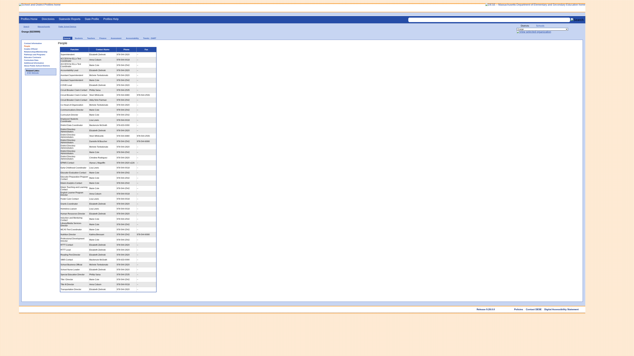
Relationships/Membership (35, 52)
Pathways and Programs (34, 55)
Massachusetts (44, 27)
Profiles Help (111, 19)
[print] (160, 44)
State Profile (92, 19)
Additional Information (34, 63)
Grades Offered (30, 49)
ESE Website (33, 73)
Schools (540, 25)
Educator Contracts (32, 57)
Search (26, 27)
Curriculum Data (31, 60)
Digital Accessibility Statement (561, 309)
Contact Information (33, 43)
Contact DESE (534, 309)
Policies (518, 309)
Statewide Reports (69, 19)
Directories (48, 19)
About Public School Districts (37, 66)
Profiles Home (29, 19)
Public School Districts (67, 27)
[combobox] (489, 20)
